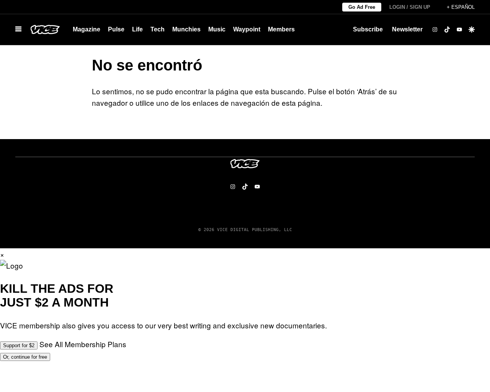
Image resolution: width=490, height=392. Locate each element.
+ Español (461, 7)
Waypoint (246, 29)
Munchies (186, 29)
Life (137, 29)
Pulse (116, 29)
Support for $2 (18, 345)
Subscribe (368, 29)
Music (216, 29)
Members (281, 29)
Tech (157, 29)
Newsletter (407, 29)
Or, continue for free (25, 357)
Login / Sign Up (409, 7)
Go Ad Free (361, 7)
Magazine (86, 29)
